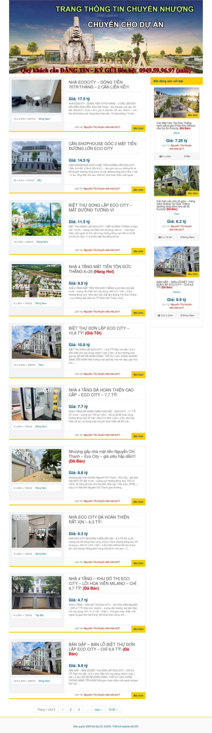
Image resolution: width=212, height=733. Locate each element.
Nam (41, 364)
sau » (98, 709)
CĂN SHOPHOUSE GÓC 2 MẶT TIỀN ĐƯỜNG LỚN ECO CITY (102, 146)
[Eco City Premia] (106, 36)
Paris (176, 213)
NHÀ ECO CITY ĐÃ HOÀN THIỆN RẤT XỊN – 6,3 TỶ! (99, 519)
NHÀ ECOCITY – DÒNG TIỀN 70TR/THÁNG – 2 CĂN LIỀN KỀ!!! (99, 84)
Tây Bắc (39, 615)
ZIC (136, 726)
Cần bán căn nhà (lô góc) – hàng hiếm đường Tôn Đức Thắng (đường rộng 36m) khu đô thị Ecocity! (176, 205)
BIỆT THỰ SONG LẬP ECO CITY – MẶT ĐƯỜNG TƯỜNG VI (100, 207)
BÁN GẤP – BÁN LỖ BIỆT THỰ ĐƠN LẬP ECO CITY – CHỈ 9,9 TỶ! (102, 649)
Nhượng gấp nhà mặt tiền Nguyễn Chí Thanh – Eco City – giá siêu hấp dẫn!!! (102, 456)
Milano (177, 132)
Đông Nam (44, 118)
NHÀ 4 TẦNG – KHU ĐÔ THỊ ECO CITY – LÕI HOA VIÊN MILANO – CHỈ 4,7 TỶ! (102, 583)
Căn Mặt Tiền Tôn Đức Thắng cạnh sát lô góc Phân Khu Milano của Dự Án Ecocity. (176, 125)
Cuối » (113, 709)
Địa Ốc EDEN (103, 726)
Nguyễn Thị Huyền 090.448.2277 (102, 127)
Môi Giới (138, 128)
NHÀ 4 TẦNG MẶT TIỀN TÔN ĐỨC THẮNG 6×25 (100, 269)
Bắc (39, 180)
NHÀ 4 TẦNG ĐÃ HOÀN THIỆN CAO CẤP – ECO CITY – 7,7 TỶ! (101, 392)
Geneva (176, 291)
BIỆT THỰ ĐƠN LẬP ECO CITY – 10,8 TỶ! (99, 330)
